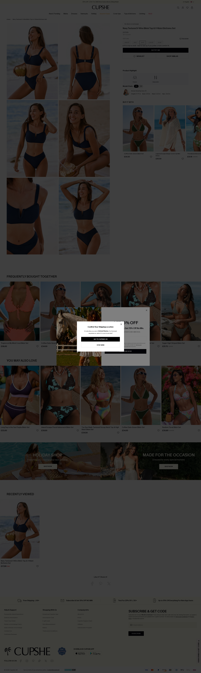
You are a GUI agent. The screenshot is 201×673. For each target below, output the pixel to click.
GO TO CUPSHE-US (100, 339)
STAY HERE (100, 345)
